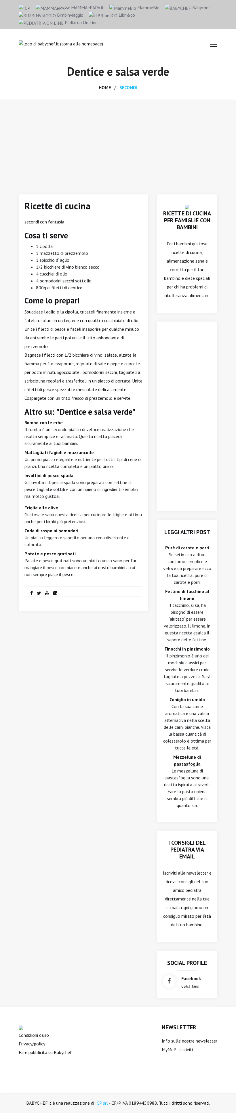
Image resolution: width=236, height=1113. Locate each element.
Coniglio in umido (187, 699)
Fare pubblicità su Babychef (45, 1052)
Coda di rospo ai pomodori (51, 530)
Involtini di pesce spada (48, 475)
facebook (191, 978)
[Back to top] (222, 1099)
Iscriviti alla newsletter (185, 873)
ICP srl (101, 1103)
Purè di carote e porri (187, 547)
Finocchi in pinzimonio (187, 649)
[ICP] (24, 7)
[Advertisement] (118, 142)
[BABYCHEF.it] (187, 206)
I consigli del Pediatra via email (187, 849)
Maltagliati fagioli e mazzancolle (59, 452)
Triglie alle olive (41, 507)
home (105, 87)
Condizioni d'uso (34, 1035)
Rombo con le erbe (43, 422)
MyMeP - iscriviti (177, 1049)
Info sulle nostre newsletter (189, 1041)
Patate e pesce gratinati (50, 553)
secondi (128, 87)
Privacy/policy (32, 1044)
